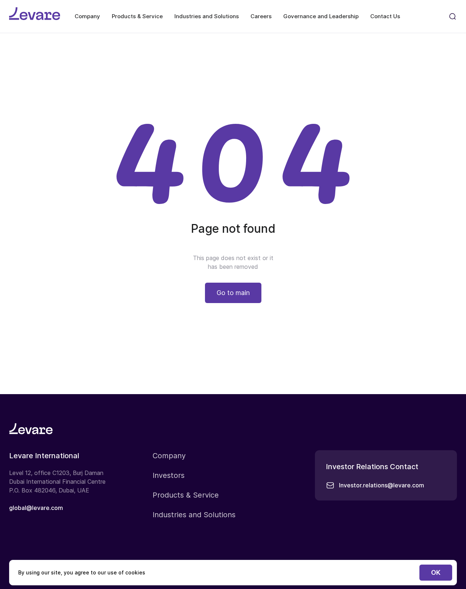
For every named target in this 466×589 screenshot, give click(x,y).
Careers (261, 16)
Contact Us (385, 16)
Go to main (233, 293)
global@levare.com (36, 507)
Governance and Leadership (321, 16)
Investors (169, 475)
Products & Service (137, 16)
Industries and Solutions (206, 16)
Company (87, 16)
